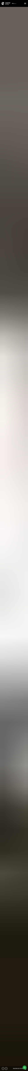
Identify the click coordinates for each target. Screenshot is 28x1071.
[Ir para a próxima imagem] (6, 1068)
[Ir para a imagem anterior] (3, 1068)
